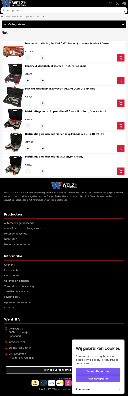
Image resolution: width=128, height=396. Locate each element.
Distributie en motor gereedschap (23, 16)
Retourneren (11, 275)
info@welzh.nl (17, 342)
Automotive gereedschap (19, 223)
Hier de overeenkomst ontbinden (64, 370)
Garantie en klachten (16, 280)
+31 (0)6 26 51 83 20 (20, 348)
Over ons (9, 264)
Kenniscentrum (13, 270)
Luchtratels (10, 239)
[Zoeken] (124, 10)
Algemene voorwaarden (18, 302)
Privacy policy (12, 296)
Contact (9, 307)
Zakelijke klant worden (17, 291)
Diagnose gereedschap (17, 244)
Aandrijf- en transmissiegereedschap (26, 228)
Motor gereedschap (15, 233)
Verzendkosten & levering (19, 286)
